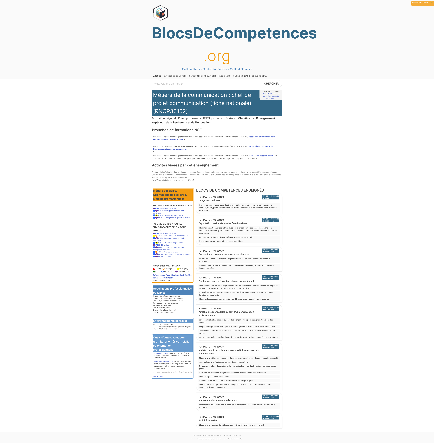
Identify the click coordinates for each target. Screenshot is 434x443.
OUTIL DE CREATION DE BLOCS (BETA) (250, 76)
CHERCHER (271, 83)
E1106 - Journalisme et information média (173, 236)
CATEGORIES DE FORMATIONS (202, 76)
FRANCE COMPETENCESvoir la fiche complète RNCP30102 (271, 96)
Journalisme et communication (258, 156)
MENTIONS (237, 435)
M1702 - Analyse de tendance (168, 252)
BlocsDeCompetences (217, 44)
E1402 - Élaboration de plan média (170, 215)
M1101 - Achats (163, 245)
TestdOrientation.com (162, 353)
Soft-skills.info (158, 376)
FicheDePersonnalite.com (163, 361)
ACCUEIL (157, 76)
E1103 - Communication (167, 208)
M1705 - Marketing (165, 256)
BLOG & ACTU (224, 76)
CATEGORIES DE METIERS (175, 76)
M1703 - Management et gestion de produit (174, 218)
